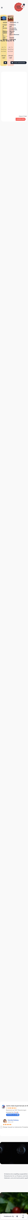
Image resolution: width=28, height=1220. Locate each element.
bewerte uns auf (12, 1114)
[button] (24, 1215)
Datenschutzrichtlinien (19, 111)
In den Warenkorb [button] (19, 62)
